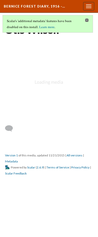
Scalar (31, 167)
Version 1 (11, 155)
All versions (74, 155)
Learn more (47, 27)
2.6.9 (40, 167)
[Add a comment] (11, 128)
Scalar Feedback (16, 173)
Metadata (11, 161)
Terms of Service (57, 167)
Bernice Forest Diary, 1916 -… (34, 6)
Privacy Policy (80, 167)
